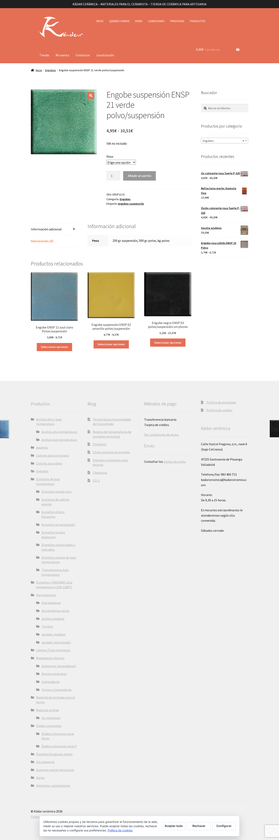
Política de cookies (219, 410)
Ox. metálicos (50, 718)
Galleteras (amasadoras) (58, 666)
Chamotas (100, 472)
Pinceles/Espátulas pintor (54, 754)
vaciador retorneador (56, 642)
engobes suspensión (131, 203)
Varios (40, 778)
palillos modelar (53, 619)
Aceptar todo (174, 826)
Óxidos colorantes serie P (59, 746)
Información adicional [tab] (46, 229)
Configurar (224, 826)
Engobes (50, 70)
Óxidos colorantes (48, 726)
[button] (91, 95)
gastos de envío (174, 461)
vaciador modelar (53, 634)
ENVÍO (138, 21)
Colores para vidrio (49, 463)
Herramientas (46, 595)
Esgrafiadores (51, 603)
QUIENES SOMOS (119, 21)
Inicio (39, 70)
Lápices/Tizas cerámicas (53, 650)
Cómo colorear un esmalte (111, 452)
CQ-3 (96, 480)
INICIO (100, 21)
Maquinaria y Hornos (50, 658)
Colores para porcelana (52, 455)
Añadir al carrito (139, 176)
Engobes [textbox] (223, 141)
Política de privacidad (221, 402)
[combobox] (224, 140)
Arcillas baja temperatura (59, 440)
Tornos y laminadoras (56, 690)
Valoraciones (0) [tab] (42, 241)
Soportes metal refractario (55, 770)
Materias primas (47, 710)
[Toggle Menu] (44, 45)
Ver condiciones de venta (161, 435)
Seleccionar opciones (54, 347)
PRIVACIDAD (177, 21)
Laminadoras (50, 682)
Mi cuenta (62, 55)
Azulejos (42, 447)
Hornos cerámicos (54, 674)
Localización (105, 55)
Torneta (47, 626)
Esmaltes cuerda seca (56, 491)
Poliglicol (99, 444)
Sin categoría (45, 762)
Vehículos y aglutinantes (53, 785)
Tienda (44, 55)
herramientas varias (55, 611)
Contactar (83, 55)
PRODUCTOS (197, 21)
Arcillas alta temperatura (59, 432)
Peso (109, 156)
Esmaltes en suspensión (58, 525)
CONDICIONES (156, 21)
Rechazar (198, 826)
